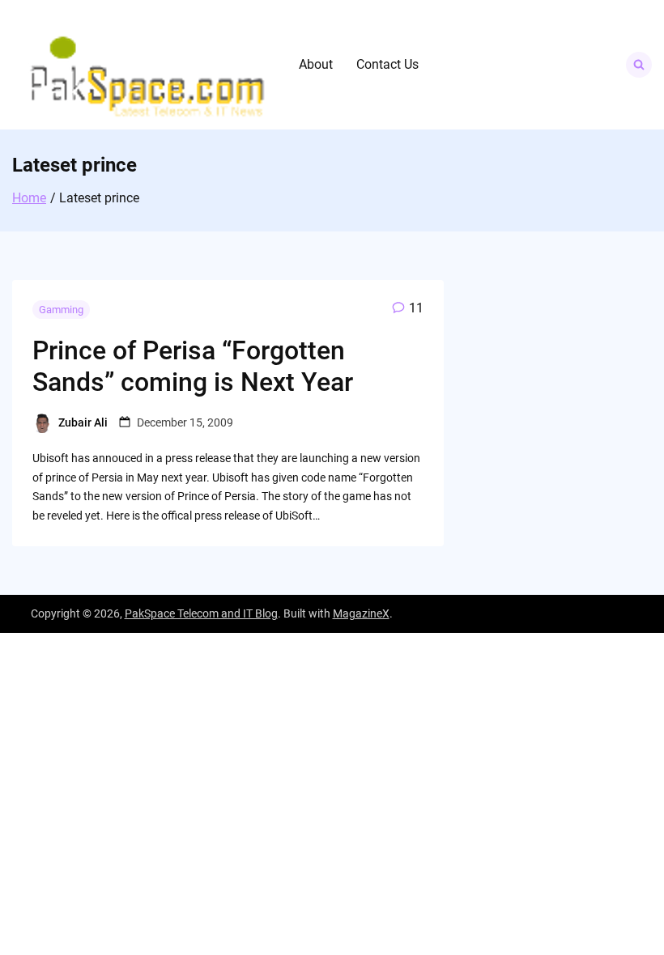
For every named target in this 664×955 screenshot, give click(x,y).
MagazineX (361, 613)
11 (416, 308)
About (316, 64)
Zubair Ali (83, 422)
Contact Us (387, 64)
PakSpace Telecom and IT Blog (201, 613)
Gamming (61, 309)
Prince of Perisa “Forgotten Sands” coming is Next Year (192, 366)
